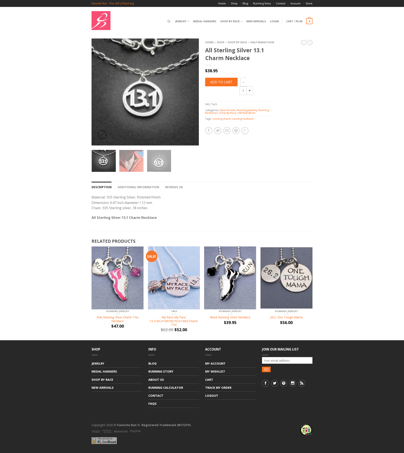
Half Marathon (262, 42)
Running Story (262, 3)
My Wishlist (215, 371)
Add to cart (221, 82)
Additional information (138, 187)
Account (295, 3)
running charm (221, 119)
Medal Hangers (204, 21)
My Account (215, 363)
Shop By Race (230, 21)
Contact (280, 3)
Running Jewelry (247, 110)
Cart (209, 380)
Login (274, 21)
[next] (193, 92)
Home (222, 3)
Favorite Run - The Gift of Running (113, 3)
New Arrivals (256, 21)
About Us (156, 380)
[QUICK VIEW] (118, 277)
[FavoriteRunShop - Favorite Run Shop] (114, 19)
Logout (211, 396)
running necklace (243, 119)
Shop (234, 3)
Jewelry (180, 21)
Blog (245, 3)
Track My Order (218, 388)
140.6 (174, 311)
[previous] (97, 92)
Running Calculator (165, 388)
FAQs (152, 404)
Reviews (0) (174, 187)
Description (102, 187)
